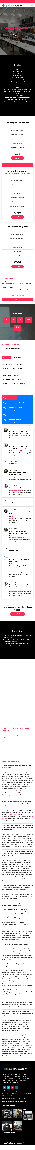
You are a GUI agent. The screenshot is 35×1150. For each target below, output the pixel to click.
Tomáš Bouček (15, 563)
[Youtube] (12, 1087)
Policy (16, 375)
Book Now (17, 158)
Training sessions (18, 383)
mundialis (29, 1142)
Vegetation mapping (10, 387)
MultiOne (13, 1143)
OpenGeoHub (13, 1142)
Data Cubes (7, 368)
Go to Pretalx (17, 614)
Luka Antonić (15, 435)
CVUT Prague (21, 1142)
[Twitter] (8, 1087)
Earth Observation (19, 368)
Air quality (7, 361)
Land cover (7, 372)
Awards (16, 361)
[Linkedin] (16, 1087)
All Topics (6, 357)
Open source (7, 375)
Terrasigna (7, 1143)
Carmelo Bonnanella (17, 537)
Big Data (24, 361)
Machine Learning (20, 372)
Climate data (7, 364)
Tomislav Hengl (16, 451)
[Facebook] (4, 1087)
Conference (19, 364)
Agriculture (17, 357)
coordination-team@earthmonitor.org (15, 1101)
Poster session (8, 379)
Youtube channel (14, 793)
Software (19, 379)
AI (24, 357)
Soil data (6, 383)
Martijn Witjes (15, 477)
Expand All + (7, 392)
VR (20, 387)
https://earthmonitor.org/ (10, 1082)
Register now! (17, 35)
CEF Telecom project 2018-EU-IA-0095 (14, 1074)
